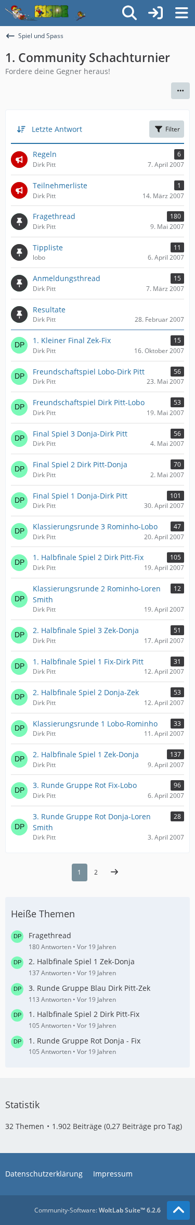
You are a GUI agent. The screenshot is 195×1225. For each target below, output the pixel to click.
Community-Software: (97, 1210)
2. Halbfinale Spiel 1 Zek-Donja (82, 961)
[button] (180, 90)
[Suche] (129, 13)
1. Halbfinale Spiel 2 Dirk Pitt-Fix (84, 1014)
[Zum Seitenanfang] (178, 1210)
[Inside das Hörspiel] (45, 13)
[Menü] (181, 13)
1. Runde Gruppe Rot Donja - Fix (84, 1041)
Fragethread (50, 935)
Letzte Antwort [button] (57, 129)
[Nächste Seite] (114, 872)
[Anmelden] (155, 13)
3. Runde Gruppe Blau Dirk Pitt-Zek (89, 988)
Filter (172, 129)
